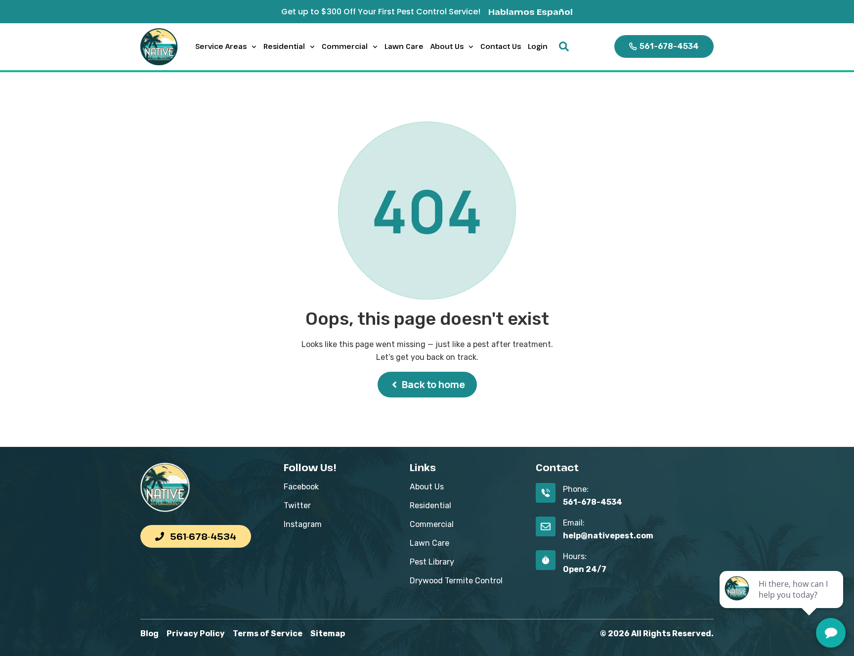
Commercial (345, 46)
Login (538, 46)
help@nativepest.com (608, 535)
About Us (447, 46)
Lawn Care (404, 46)
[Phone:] (545, 493)
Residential (284, 46)
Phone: (576, 489)
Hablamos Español (530, 11)
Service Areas (221, 46)
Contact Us (500, 46)
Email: (574, 522)
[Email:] (545, 526)
